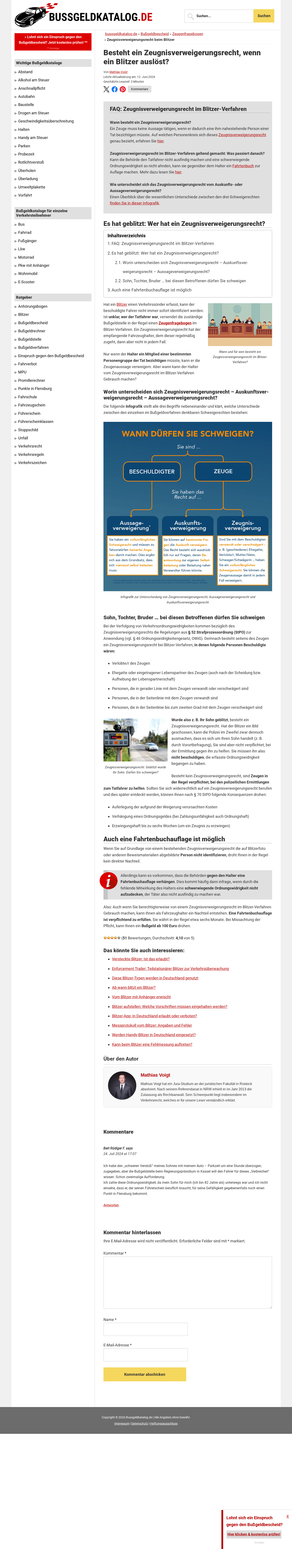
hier (160, 141)
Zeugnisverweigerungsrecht (242, 135)
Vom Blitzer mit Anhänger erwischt (141, 997)
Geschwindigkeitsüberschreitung (46, 121)
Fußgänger (27, 241)
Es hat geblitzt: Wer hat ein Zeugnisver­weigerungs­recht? (165, 253)
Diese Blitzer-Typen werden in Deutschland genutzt (155, 978)
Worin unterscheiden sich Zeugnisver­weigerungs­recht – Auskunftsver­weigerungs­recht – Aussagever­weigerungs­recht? (185, 267)
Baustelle (26, 105)
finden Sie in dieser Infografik (134, 203)
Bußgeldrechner (31, 331)
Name (110, 1319)
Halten (23, 129)
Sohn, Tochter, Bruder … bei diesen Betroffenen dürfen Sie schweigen (184, 281)
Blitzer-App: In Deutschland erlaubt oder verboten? (154, 1016)
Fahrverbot (27, 364)
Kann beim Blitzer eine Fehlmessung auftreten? (152, 1044)
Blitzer (122, 304)
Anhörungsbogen (32, 306)
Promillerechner (31, 380)
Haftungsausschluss (164, 1423)
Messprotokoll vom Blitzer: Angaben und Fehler (152, 1025)
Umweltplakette (31, 187)
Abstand (25, 72)
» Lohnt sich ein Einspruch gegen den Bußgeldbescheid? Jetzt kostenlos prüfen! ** (53, 40)
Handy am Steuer (33, 138)
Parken (24, 146)
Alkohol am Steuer (33, 80)
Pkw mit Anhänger (33, 265)
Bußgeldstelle (29, 339)
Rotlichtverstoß (31, 162)
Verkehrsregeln (31, 454)
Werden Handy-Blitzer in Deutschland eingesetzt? (154, 1035)
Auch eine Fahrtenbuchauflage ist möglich (152, 290)
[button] (106, 90)
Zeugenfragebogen (187, 34)
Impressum (121, 1423)
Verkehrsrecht (30, 446)
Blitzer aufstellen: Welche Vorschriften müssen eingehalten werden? (169, 1006)
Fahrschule (27, 397)
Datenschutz (139, 1423)
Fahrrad (24, 232)
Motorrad (26, 257)
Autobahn (26, 96)
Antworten (111, 1205)
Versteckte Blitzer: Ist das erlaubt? (141, 959)
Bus (21, 224)
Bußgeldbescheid (155, 34)
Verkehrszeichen (32, 463)
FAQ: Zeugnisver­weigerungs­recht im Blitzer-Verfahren (163, 243)
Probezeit (26, 154)
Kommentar (114, 1253)
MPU (22, 372)
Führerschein (29, 413)
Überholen (27, 171)
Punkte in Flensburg (35, 389)
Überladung (28, 179)
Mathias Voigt (118, 72)
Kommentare (139, 89)
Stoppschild (28, 430)
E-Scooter (26, 282)
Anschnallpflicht (31, 88)
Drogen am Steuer (33, 113)
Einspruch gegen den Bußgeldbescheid (51, 356)
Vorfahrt (25, 195)
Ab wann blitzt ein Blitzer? (134, 987)
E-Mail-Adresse (117, 1345)
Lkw (21, 249)
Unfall (23, 438)
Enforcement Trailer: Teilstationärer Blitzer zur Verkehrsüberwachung (170, 968)
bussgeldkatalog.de (121, 34)
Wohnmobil (27, 274)
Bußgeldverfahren (33, 347)
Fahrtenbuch (243, 166)
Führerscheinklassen (35, 421)
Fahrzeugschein (31, 405)
